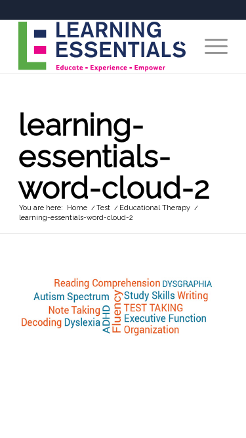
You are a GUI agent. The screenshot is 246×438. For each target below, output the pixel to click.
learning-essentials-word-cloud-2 (114, 156)
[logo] (102, 46)
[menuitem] (179, 46)
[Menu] (210, 46)
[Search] (179, 46)
